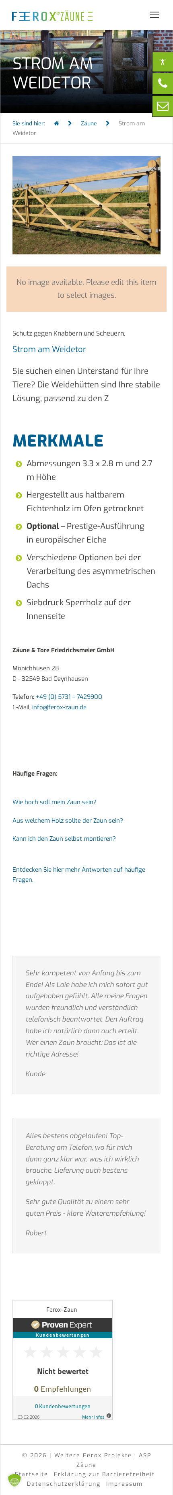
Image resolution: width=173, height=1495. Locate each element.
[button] (14, 1480)
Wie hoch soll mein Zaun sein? (54, 802)
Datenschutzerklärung (64, 1484)
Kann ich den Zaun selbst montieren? (64, 839)
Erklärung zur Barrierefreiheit (104, 1474)
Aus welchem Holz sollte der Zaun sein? (67, 821)
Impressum (124, 1484)
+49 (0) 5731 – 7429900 (69, 697)
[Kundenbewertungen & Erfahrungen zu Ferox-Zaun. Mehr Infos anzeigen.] (62, 1360)
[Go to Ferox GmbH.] (56, 123)
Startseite (31, 1474)
